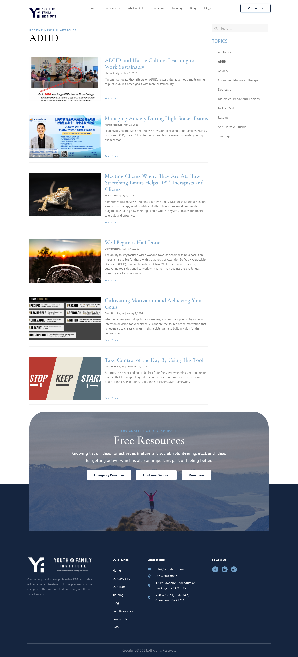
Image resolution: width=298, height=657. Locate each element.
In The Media (227, 108)
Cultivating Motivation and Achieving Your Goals (153, 303)
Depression (225, 89)
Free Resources (123, 611)
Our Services (111, 8)
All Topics (224, 52)
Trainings (224, 136)
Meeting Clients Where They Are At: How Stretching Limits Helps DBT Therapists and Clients (154, 182)
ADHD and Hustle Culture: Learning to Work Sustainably (149, 63)
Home (91, 8)
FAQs (207, 8)
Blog (193, 8)
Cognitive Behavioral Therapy (238, 80)
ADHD (222, 61)
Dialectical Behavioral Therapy (239, 99)
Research (224, 117)
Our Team (157, 8)
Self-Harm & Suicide (232, 127)
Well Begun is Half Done (132, 242)
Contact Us (120, 619)
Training (177, 8)
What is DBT (135, 8)
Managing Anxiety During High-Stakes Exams (156, 118)
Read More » (111, 98)
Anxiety (223, 71)
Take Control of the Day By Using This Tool (154, 359)
